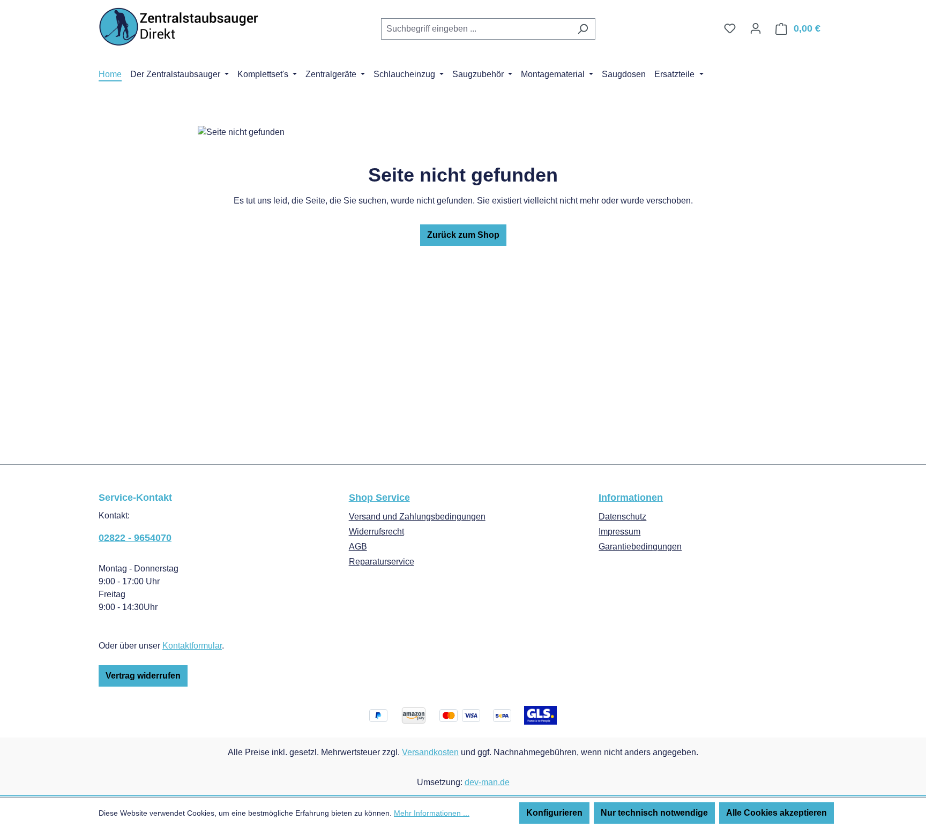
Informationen (631, 497)
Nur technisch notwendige (654, 812)
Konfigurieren (554, 812)
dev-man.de (487, 782)
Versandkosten (430, 752)
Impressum (619, 531)
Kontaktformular (192, 645)
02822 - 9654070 (135, 537)
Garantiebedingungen (640, 546)
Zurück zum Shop (463, 234)
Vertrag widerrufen (143, 675)
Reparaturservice (381, 561)
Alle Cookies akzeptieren (776, 812)
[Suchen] (582, 29)
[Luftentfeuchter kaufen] (179, 26)
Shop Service (379, 497)
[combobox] (476, 29)
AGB (358, 546)
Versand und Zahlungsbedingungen (417, 516)
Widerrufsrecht (376, 531)
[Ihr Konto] (755, 28)
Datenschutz (622, 516)
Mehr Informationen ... (431, 813)
